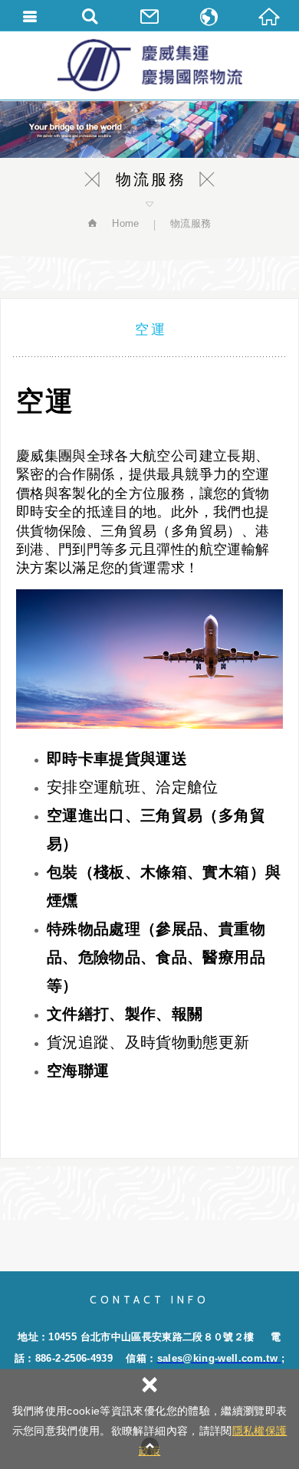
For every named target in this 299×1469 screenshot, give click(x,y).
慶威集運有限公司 (149, 65)
